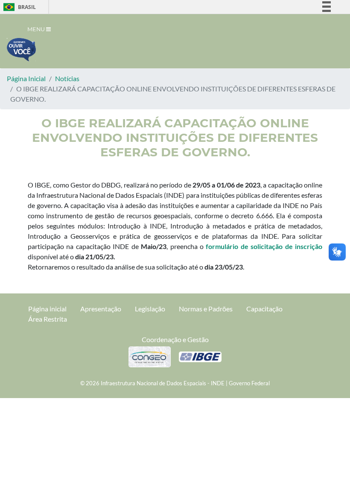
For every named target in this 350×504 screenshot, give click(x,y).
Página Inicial (26, 78)
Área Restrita (47, 319)
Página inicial (47, 309)
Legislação (150, 309)
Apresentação (100, 309)
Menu (36, 29)
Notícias (67, 78)
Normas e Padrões (206, 309)
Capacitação (264, 309)
